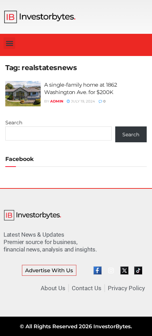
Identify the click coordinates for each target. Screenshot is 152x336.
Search (13, 122)
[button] (9, 43)
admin (56, 101)
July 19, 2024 (82, 101)
